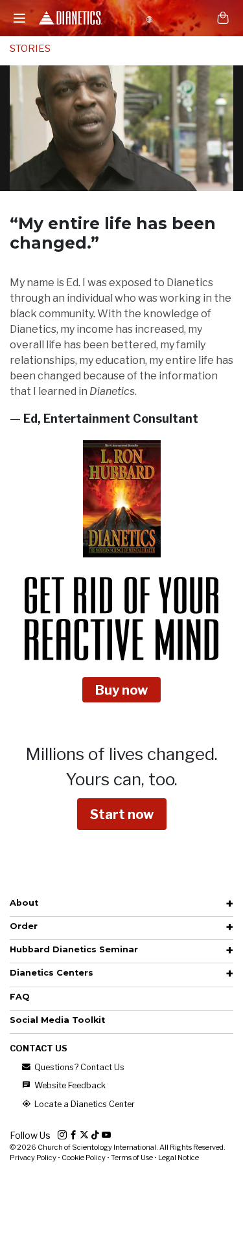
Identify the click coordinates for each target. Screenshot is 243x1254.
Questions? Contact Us (78, 1067)
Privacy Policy (33, 1157)
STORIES (30, 48)
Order (24, 926)
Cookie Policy (84, 1157)
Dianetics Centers (51, 973)
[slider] (107, 181)
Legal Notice (178, 1157)
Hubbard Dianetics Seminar (74, 949)
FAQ (20, 997)
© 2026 (118, 1147)
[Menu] (19, 18)
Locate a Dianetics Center (83, 1104)
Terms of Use (132, 1157)
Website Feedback (69, 1085)
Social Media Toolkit (57, 1020)
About (24, 903)
